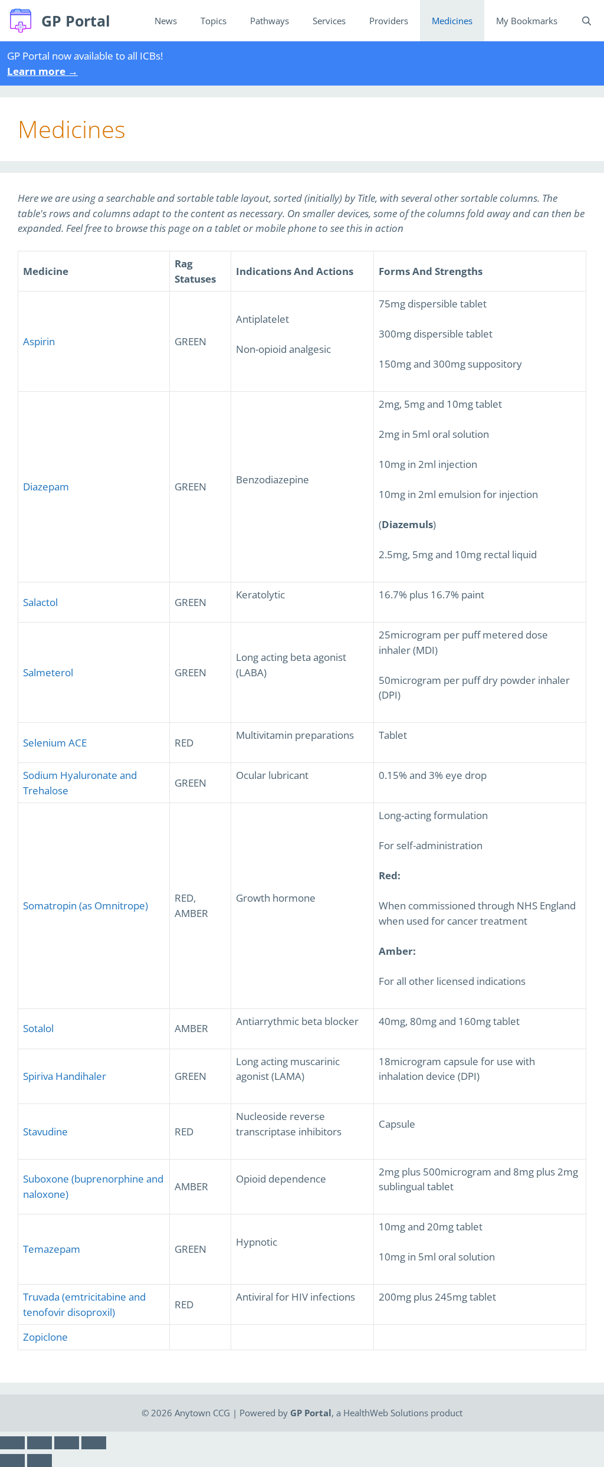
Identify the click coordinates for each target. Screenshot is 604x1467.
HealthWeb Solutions (385, 1413)
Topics (213, 21)
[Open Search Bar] (586, 20)
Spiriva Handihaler (64, 1076)
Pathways (269, 21)
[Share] (39, 1442)
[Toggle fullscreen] (66, 1442)
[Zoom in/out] (93, 1442)
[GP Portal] (23, 20)
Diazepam (46, 486)
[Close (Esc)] (12, 1442)
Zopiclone (45, 1337)
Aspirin (39, 341)
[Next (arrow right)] (39, 1460)
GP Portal (75, 21)
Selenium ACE (55, 742)
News (166, 21)
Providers (388, 21)
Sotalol (38, 1028)
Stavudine (45, 1131)
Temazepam (51, 1249)
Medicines (452, 21)
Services (329, 21)
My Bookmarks (526, 21)
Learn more (42, 71)
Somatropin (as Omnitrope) (85, 905)
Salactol (40, 602)
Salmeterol (48, 672)
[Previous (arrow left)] (12, 1460)
